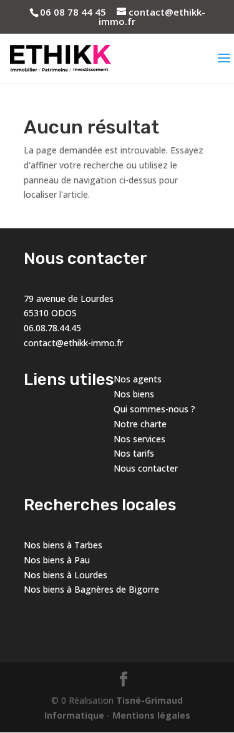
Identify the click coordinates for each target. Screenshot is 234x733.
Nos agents (138, 379)
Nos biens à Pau (57, 560)
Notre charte (140, 424)
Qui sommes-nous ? (154, 409)
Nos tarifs (134, 453)
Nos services (139, 439)
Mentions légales (151, 715)
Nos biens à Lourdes (65, 575)
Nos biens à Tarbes (63, 545)
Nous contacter (146, 468)
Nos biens (134, 394)
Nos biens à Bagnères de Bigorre (91, 589)
